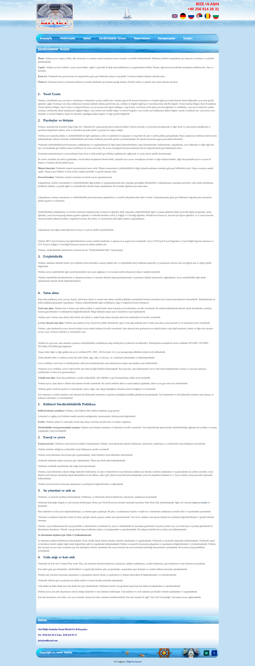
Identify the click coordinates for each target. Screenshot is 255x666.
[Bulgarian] (216, 16)
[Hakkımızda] (67, 38)
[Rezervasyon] (142, 38)
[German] (183, 16)
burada (204, 502)
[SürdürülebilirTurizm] (112, 38)
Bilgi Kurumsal (134, 661)
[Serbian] (199, 16)
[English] (175, 16)
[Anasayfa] (46, 38)
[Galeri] (87, 38)
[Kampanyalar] (166, 38)
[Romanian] (207, 16)
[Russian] (191, 16)
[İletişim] (188, 38)
